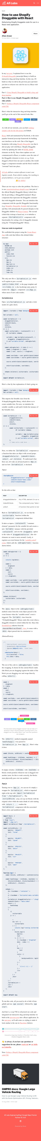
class (14, 628)
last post (9, 73)
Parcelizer (23, 1023)
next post (7, 1020)
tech (3, 11)
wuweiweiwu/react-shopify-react (17, 189)
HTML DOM (28, 149)
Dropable (9, 206)
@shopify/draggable (9, 76)
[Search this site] (34, 3)
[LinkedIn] (20, 1121)
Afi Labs (5, 172)
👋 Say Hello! (20, 180)
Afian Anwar (7, 36)
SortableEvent (7, 625)
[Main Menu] (38, 3)
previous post (14, 1017)
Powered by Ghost (20, 1126)
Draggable (16, 206)
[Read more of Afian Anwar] (4, 30)
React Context (23, 211)
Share (35, 33)
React (4, 135)
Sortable (24, 206)
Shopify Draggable (23, 144)
